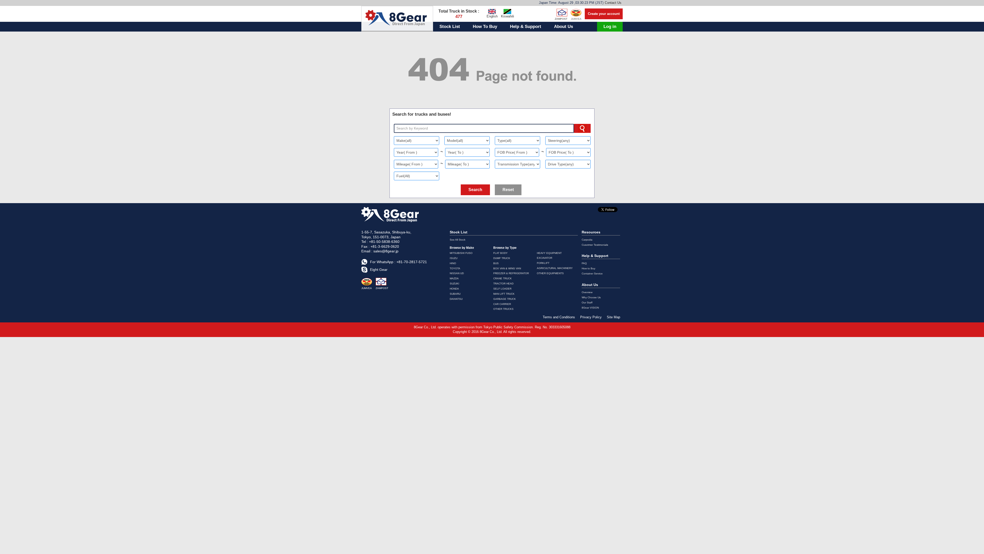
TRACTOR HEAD (503, 283)
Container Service (592, 273)
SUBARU (455, 293)
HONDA (454, 288)
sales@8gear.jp (385, 251)
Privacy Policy (591, 317)
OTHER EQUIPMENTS (550, 273)
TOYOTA (455, 268)
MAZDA (454, 278)
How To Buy (485, 26)
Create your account (604, 14)
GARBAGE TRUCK (504, 299)
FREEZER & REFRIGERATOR (511, 273)
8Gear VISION (590, 307)
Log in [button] (609, 26)
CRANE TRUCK (502, 278)
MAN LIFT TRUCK (504, 293)
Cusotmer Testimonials (595, 244)
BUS (496, 263)
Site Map (613, 317)
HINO (453, 263)
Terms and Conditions (559, 317)
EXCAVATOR (544, 257)
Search (475, 189)
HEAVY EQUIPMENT (549, 253)
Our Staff (587, 302)
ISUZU (453, 258)
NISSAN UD (457, 273)
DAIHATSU (456, 299)
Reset (508, 189)
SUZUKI (454, 283)
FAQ (584, 263)
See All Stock (457, 239)
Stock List (449, 26)
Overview (587, 292)
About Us (563, 26)
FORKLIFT (543, 263)
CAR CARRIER (502, 304)
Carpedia (587, 239)
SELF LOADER (502, 288)
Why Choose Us (591, 297)
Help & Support (525, 26)
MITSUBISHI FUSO (461, 253)
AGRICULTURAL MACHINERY (555, 268)
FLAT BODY (500, 253)
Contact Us (613, 3)
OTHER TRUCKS (503, 309)
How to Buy (588, 268)
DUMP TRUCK (501, 258)
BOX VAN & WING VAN (507, 268)
